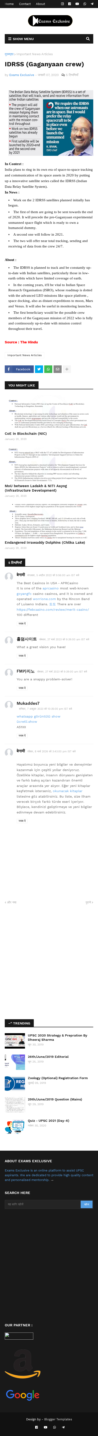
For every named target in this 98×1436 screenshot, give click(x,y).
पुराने (88, 902)
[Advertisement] (49, 962)
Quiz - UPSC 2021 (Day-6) (48, 1120)
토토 (52, 604)
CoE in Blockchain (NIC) (26, 433)
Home (9, 4)
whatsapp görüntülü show (38, 716)
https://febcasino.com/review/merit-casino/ (53, 609)
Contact (25, 4)
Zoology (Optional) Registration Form (58, 1078)
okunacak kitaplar (68, 791)
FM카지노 (26, 671)
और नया (11, 902)
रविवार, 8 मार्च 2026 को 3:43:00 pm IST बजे (51, 751)
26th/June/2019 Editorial (48, 1057)
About (40, 4)
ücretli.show (27, 721)
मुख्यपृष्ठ (9, 54)
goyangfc (24, 594)
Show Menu (23, 39)
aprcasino (51, 588)
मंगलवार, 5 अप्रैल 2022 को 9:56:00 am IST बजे (53, 575)
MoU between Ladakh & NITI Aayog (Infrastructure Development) (36, 488)
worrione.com (44, 599)
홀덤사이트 (27, 639)
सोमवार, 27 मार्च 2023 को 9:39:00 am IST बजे (64, 639)
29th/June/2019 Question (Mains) (55, 1099)
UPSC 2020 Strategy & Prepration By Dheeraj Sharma (57, 1037)
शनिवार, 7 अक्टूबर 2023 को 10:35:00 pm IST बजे (45, 708)
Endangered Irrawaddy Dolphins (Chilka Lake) (45, 542)
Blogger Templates (58, 1419)
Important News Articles (34, 54)
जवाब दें (22, 623)
